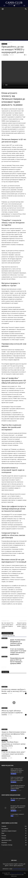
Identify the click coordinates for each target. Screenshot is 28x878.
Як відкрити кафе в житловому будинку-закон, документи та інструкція (18, 807)
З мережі (13, 800)
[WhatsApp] (21, 57)
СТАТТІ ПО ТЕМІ (7, 633)
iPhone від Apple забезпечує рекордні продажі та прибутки (12, 712)
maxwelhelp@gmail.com (19, 868)
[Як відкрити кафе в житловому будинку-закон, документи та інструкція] (5, 808)
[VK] (6, 57)
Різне (12, 815)
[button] (2, 9)
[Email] (24, 57)
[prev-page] (3, 667)
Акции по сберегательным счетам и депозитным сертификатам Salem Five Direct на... (14, 734)
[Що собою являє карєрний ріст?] (5, 800)
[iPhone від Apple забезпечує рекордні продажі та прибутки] (14, 702)
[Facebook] (3, 57)
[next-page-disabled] (5, 667)
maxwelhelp (5, 54)
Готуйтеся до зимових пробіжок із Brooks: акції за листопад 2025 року (14, 690)
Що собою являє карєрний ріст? (18, 798)
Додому (3, 42)
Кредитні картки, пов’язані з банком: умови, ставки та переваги (21, 625)
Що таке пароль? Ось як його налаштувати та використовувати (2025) (7, 625)
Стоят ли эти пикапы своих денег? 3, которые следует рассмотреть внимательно (13, 754)
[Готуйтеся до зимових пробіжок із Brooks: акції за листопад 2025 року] (14, 681)
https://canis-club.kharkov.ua (17, 873)
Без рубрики (9, 42)
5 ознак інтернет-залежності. (17, 814)
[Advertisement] (14, 26)
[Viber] (13, 57)
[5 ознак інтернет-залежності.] (5, 816)
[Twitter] (10, 57)
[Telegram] (17, 57)
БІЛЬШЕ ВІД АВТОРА (8, 635)
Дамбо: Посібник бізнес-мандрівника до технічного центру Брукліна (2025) (14, 744)
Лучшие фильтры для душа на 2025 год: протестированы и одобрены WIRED (18, 787)
